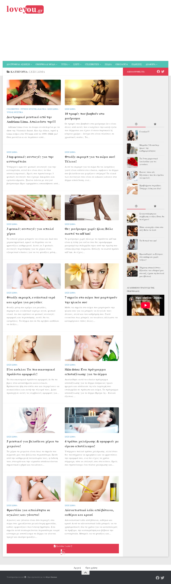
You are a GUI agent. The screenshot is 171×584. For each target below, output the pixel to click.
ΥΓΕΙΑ (64, 64)
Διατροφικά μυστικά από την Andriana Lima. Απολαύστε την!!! (31, 119)
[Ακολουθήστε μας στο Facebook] (158, 71)
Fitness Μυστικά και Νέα (33, 109)
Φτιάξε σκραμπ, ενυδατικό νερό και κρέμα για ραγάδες (31, 299)
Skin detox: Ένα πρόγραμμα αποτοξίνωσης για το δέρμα (86, 371)
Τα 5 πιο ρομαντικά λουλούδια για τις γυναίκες (148, 161)
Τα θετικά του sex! (148, 240)
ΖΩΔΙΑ (108, 64)
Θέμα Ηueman (51, 577)
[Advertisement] (85, 41)
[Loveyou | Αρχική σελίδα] (25, 9)
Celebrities (13, 109)
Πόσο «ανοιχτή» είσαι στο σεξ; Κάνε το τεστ (151, 228)
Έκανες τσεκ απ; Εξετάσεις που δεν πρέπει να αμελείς (151, 175)
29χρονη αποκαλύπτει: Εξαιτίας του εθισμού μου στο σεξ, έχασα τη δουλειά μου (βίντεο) (151, 272)
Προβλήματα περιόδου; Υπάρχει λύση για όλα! (150, 187)
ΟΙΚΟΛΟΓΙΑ (121, 64)
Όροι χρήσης (92, 567)
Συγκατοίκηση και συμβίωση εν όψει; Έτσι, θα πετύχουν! (151, 216)
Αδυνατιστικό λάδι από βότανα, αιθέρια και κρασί (89, 512)
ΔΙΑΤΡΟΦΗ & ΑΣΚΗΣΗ (18, 64)
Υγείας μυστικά (15, 112)
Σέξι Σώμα (53, 109)
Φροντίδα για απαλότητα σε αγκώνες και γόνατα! (28, 512)
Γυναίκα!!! (144, 131)
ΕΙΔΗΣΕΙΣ (137, 64)
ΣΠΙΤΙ (76, 64)
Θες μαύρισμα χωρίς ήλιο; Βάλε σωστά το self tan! (89, 231)
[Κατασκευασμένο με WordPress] (25, 577)
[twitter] (162, 71)
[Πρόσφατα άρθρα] (136, 124)
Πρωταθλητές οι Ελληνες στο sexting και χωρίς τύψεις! (151, 257)
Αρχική (77, 567)
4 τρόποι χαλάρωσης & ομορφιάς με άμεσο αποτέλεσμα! (92, 443)
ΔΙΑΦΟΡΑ (150, 64)
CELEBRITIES (92, 64)
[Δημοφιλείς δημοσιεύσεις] (155, 124)
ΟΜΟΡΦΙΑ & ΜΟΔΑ (45, 64)
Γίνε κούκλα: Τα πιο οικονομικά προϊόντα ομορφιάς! (31, 371)
